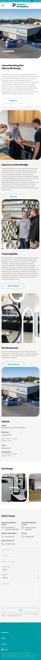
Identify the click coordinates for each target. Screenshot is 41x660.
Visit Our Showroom (13, 364)
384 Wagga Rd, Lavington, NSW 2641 (13, 427)
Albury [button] (4, 638)
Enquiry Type (6, 566)
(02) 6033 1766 (29, 536)
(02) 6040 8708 (6, 435)
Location (4, 574)
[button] (20, 627)
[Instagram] (6, 650)
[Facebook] (2, 650)
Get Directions (13, 100)
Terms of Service (13, 615)
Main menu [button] (5, 632)
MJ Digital (27, 653)
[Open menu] (5, 5)
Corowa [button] (4, 644)
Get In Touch (13, 196)
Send (20, 610)
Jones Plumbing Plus (9, 653)
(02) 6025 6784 (6, 448)
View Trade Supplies (13, 286)
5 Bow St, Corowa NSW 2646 (30, 528)
